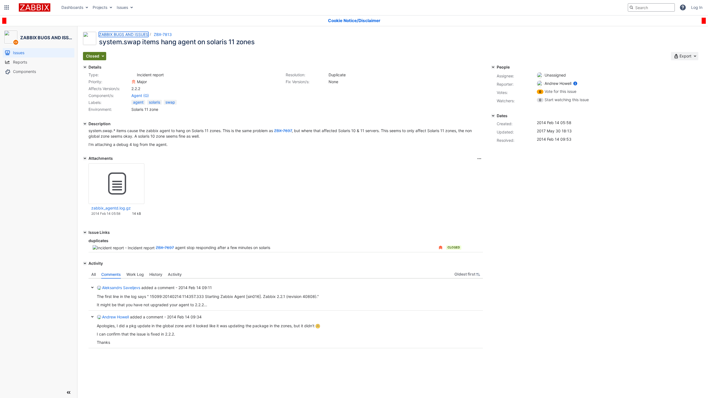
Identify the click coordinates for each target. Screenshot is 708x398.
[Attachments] (85, 158)
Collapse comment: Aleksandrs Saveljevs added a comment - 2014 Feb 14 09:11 (92, 287)
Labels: (94, 102)
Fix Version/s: (297, 81)
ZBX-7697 (165, 247)
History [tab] (155, 274)
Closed (453, 247)
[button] (7, 7)
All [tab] (93, 274)
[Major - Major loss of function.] (133, 82)
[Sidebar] (68, 392)
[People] (493, 67)
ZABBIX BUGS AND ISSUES (123, 34)
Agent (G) (140, 95)
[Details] (85, 67)
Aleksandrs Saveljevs (121, 287)
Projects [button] (100, 7)
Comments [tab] (111, 274)
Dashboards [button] (72, 7)
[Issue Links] (85, 232)
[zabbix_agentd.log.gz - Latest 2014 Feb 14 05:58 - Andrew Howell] (116, 183)
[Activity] (85, 263)
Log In (696, 7)
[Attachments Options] (479, 158)
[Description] (85, 124)
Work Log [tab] (135, 274)
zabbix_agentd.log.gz (111, 208)
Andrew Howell (115, 317)
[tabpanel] (285, 313)
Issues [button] (122, 7)
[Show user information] (575, 83)
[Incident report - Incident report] (133, 75)
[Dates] (493, 116)
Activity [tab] (175, 274)
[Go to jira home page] (34, 7)
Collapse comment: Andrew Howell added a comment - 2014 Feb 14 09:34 (92, 317)
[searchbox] (651, 7)
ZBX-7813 (163, 34)
